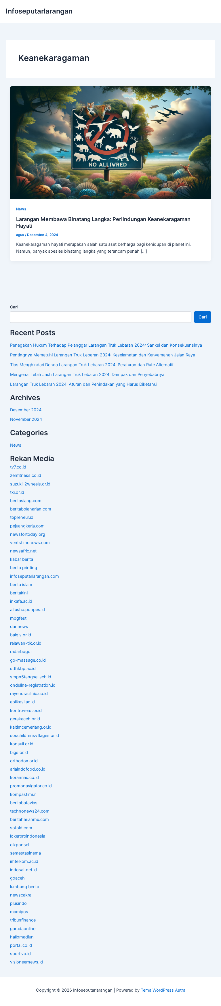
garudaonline (22, 928)
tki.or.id (17, 492)
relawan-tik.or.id (25, 643)
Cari (14, 306)
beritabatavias (23, 802)
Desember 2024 (25, 409)
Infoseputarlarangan (39, 11)
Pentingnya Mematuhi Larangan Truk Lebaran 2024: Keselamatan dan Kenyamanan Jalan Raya (102, 355)
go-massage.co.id (28, 660)
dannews (19, 626)
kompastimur (23, 794)
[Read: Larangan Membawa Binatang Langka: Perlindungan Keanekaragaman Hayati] (110, 142)
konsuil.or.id (21, 743)
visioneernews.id (26, 962)
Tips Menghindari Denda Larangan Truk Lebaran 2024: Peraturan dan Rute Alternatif (92, 364)
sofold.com (21, 827)
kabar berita (21, 559)
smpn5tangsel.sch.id (30, 676)
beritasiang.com (25, 500)
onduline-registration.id (33, 685)
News (21, 209)
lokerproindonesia (27, 836)
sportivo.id (20, 953)
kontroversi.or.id (26, 710)
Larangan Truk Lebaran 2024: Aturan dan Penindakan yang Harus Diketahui (83, 384)
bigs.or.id (19, 752)
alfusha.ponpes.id (27, 609)
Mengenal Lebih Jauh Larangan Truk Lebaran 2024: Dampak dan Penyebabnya (87, 374)
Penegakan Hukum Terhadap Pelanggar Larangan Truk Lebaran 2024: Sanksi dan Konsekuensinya (106, 345)
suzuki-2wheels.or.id (30, 484)
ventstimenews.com (30, 542)
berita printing (23, 567)
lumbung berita (24, 886)
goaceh (17, 878)
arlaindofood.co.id (27, 769)
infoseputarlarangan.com (34, 576)
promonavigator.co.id (31, 785)
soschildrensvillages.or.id (34, 735)
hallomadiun (22, 937)
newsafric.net (23, 551)
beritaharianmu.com (29, 819)
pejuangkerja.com (27, 526)
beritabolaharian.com (30, 509)
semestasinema (25, 853)
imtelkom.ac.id (24, 861)
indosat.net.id (23, 869)
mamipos (19, 911)
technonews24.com (29, 811)
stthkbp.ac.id (23, 668)
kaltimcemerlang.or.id (31, 727)
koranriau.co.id (24, 777)
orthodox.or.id (24, 760)
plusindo (18, 903)
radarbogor (21, 651)
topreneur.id (21, 517)
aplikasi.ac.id (22, 701)
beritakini (19, 593)
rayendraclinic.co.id (29, 693)
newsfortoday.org (27, 534)
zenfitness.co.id (25, 475)
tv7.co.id (18, 467)
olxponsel (19, 844)
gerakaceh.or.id (25, 718)
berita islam (21, 584)
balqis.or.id (20, 635)
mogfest (18, 618)
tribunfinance (23, 920)
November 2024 (26, 419)
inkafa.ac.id (21, 601)
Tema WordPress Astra (163, 990)
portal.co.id (21, 945)
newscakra (20, 895)
